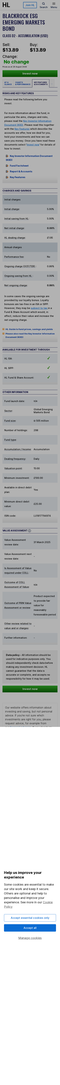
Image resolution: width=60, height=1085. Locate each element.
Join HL (30, 5)
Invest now (30, 73)
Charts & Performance (22, 83)
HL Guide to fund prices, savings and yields (29, 329)
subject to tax (39, 308)
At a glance (8, 83)
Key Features (22, 128)
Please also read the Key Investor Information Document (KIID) (30, 335)
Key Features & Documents (41, 83)
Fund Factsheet (19, 165)
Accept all (30, 927)
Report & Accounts (21, 171)
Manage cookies (30, 938)
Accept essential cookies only (30, 917)
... (51, 83)
